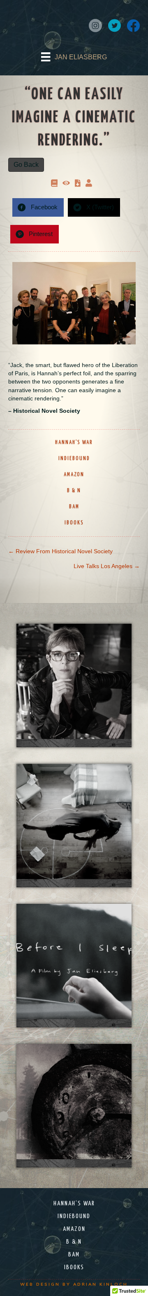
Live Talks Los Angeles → (107, 566)
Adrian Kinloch (100, 1284)
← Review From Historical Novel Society (60, 551)
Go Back (26, 164)
